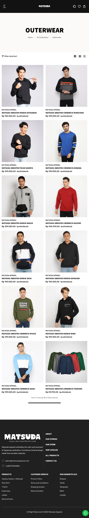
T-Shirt (4, 487)
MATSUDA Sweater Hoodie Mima (61, 333)
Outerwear (6, 491)
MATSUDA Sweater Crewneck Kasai (18, 389)
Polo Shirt (6, 483)
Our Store (50, 444)
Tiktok (62, 483)
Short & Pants (7, 499)
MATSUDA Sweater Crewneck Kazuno (63, 223)
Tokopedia (64, 487)
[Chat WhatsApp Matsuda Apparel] (85, 513)
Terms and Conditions (39, 483)
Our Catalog (52, 450)
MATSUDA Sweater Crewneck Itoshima (64, 389)
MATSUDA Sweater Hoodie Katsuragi (19, 112)
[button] (4, 6)
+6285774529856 (12, 466)
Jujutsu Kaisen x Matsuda (12, 479)
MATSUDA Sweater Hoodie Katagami (63, 278)
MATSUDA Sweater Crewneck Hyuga (19, 333)
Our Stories (51, 439)
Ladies (4, 495)
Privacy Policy (36, 479)
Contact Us (51, 461)
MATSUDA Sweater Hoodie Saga (17, 278)
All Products (52, 455)
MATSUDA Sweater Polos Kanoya (17, 168)
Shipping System (38, 487)
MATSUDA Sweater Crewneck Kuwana (63, 168)
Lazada (63, 495)
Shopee (63, 479)
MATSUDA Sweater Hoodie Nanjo (17, 223)
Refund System (37, 491)
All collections (42, 37)
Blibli (62, 491)
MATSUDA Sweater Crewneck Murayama (65, 112)
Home (30, 37)
